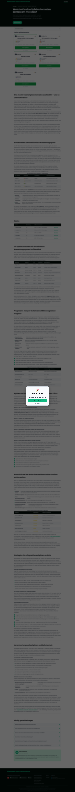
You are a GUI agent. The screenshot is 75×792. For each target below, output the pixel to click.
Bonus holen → (37, 400)
